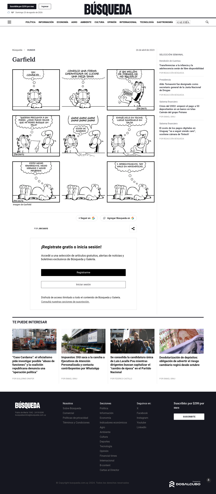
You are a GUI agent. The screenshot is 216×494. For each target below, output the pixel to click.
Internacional (128, 22)
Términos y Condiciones (76, 422)
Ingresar (44, 6)
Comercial (68, 413)
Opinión (111, 22)
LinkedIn (141, 427)
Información (46, 22)
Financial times (108, 455)
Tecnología (147, 22)
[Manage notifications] (208, 479)
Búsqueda (17, 50)
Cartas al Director (109, 470)
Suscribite (189, 416)
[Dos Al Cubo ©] (185, 486)
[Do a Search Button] (207, 22)
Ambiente (85, 22)
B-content (105, 465)
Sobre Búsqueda (72, 408)
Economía (62, 22)
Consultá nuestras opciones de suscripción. (65, 301)
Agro (74, 22)
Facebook (142, 413)
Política (30, 22)
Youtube (141, 422)
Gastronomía (165, 22)
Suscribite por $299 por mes (22, 6)
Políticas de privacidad (75, 417)
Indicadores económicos (113, 422)
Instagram (142, 417)
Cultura (99, 22)
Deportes (105, 441)
